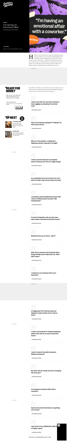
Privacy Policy (7, 104)
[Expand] (58, 424)
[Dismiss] (65, 424)
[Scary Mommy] (8, 4)
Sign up (17, 107)
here (61, 89)
